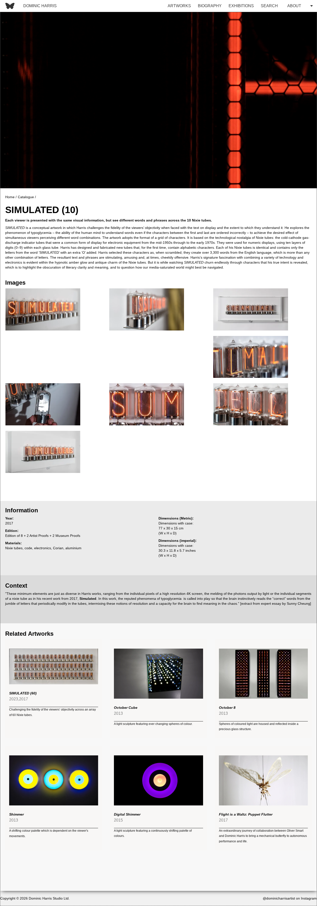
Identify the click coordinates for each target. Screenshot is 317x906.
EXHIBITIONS (241, 6)
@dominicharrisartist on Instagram (290, 898)
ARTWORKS (179, 6)
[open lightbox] (42, 309)
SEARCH (269, 6)
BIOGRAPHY (210, 6)
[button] (298, 6)
